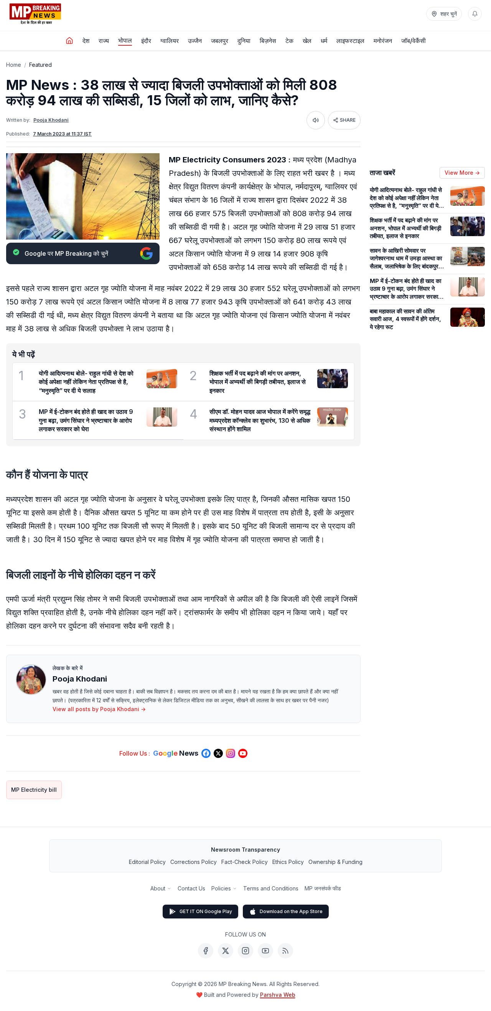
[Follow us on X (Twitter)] (218, 753)
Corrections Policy (193, 862)
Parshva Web (277, 994)
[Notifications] (475, 14)
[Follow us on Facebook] (206, 753)
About (157, 888)
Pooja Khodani (51, 120)
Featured (40, 64)
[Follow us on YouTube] (242, 753)
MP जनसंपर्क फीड (323, 888)
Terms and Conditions (270, 888)
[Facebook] (205, 950)
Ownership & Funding (335, 862)
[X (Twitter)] (225, 950)
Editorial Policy (147, 862)
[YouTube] (265, 950)
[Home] (69, 41)
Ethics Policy (288, 862)
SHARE (348, 120)
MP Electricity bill (34, 789)
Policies (221, 888)
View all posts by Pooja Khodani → (99, 709)
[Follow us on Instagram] (230, 753)
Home (13, 64)
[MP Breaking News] (35, 14)
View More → (462, 172)
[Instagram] (245, 950)
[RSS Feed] (285, 950)
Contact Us (191, 888)
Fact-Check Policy (244, 862)
